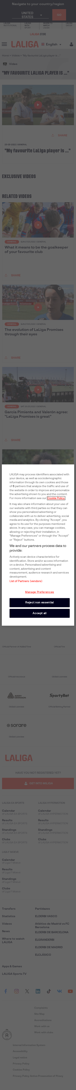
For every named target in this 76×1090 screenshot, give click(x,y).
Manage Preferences (39, 592)
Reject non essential (39, 602)
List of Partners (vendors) (26, 581)
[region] (38, 545)
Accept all (40, 613)
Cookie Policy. (56, 498)
